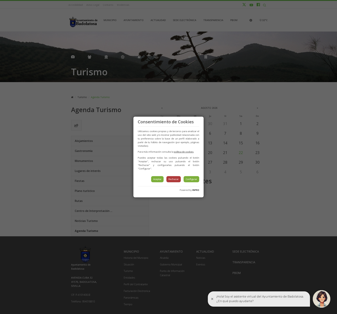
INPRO (195, 190)
